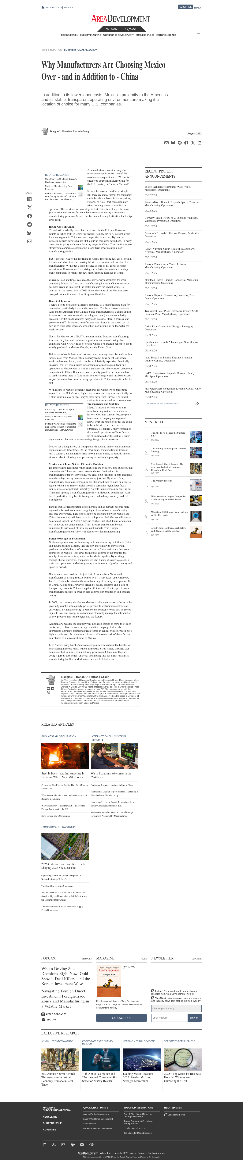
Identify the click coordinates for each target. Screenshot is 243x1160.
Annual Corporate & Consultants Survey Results (138, 1122)
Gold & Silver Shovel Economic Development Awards (138, 1115)
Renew (197, 8)
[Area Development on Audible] (91, 1145)
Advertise (68, 8)
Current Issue (52, 1123)
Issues (143, 958)
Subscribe (185, 7)
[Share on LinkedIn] (31, 199)
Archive (197, 958)
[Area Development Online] (88, 1153)
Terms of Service (148, 1157)
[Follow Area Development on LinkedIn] (45, 1145)
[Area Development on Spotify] (82, 1145)
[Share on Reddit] (31, 225)
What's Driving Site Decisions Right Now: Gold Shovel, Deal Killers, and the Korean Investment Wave (65, 976)
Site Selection (89, 1124)
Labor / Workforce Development (98, 1119)
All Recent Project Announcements (163, 403)
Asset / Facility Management (96, 1114)
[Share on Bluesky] (31, 233)
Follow (110, 29)
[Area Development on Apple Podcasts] (73, 1145)
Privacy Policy (131, 1157)
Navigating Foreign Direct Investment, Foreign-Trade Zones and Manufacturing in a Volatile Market (65, 998)
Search (133, 29)
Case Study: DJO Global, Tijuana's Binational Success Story (61, 180)
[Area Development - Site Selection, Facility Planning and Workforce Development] (122, 18)
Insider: (174, 992)
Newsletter (50, 1117)
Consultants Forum (53, 7)
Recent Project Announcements (97, 1128)
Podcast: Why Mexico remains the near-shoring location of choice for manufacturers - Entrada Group (60, 196)
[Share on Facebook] (31, 216)
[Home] (64, 1145)
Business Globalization (80, 49)
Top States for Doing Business (138, 1133)
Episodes (87, 958)
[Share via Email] (31, 242)
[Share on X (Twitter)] (31, 208)
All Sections (198, 35)
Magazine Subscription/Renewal (57, 1109)
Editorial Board (166, 35)
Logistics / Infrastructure (61, 827)
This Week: (176, 999)
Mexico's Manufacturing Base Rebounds (58, 187)
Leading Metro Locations (135, 1128)
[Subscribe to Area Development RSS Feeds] (54, 1145)
